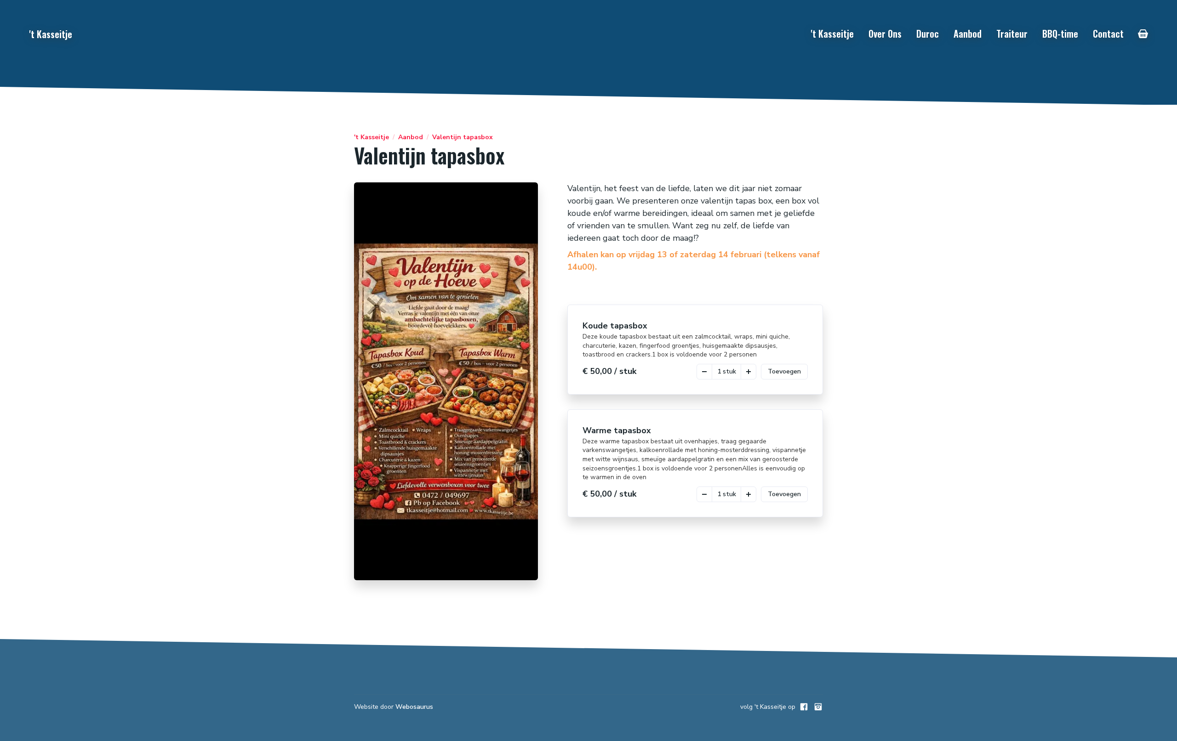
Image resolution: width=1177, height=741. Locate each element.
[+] (748, 371)
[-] (704, 371)
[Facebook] (804, 707)
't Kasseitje (832, 33)
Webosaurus (414, 706)
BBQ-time (1060, 33)
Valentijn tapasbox (462, 137)
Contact (1108, 33)
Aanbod (968, 33)
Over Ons (885, 33)
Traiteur (1012, 33)
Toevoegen (784, 371)
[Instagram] (818, 707)
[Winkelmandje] (1143, 34)
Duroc (927, 33)
